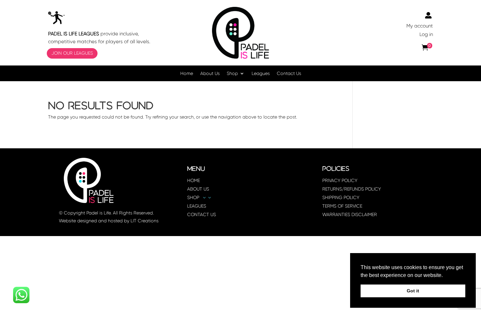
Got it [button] (413, 290)
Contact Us (289, 73)
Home (186, 73)
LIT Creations (144, 220)
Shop (232, 73)
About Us (210, 73)
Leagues (261, 73)
